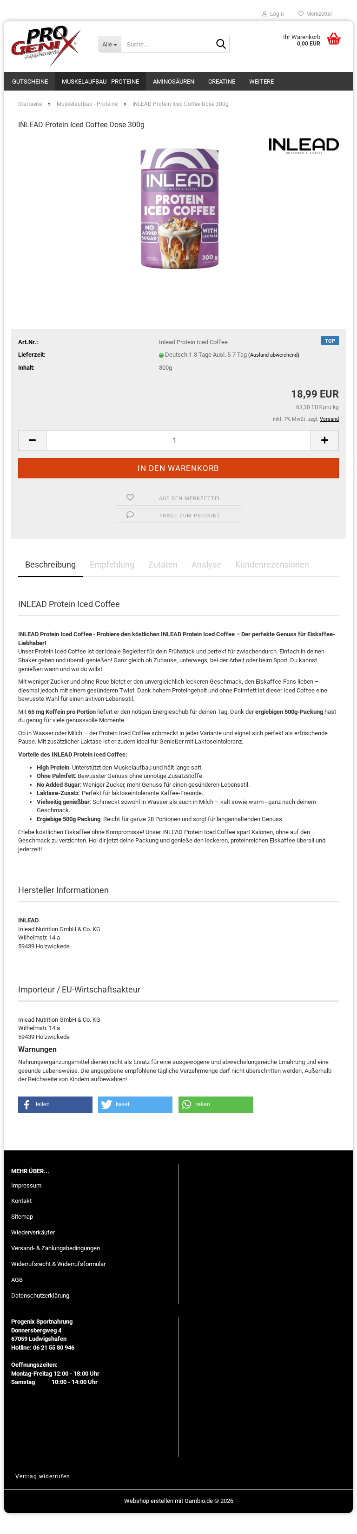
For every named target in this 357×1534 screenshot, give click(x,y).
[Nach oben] (331, 1520)
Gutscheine (30, 81)
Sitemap (22, 1216)
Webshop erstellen (148, 1500)
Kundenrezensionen (272, 564)
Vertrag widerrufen (42, 1476)
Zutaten (163, 564)
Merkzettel (318, 14)
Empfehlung (112, 564)
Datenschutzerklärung (40, 1295)
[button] (32, 440)
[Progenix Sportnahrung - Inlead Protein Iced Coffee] (178, 207)
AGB (17, 1279)
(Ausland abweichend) (273, 355)
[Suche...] (221, 44)
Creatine (221, 81)
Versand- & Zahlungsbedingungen (55, 1248)
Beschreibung (50, 564)
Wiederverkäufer (33, 1232)
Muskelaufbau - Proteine (100, 81)
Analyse (206, 564)
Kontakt (21, 1200)
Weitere (261, 81)
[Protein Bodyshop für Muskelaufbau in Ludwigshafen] (48, 46)
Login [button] (275, 14)
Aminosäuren (173, 81)
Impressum (26, 1185)
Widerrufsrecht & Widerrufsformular (58, 1263)
